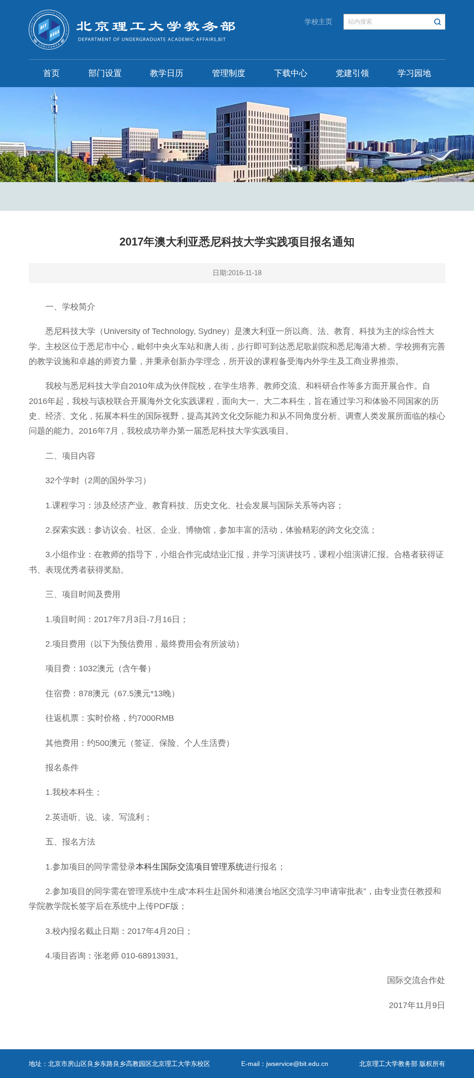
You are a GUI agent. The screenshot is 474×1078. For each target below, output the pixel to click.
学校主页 (318, 21)
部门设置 (105, 73)
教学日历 (166, 73)
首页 (51, 73)
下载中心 (290, 73)
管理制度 (228, 73)
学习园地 (414, 73)
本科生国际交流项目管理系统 (190, 866)
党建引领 (352, 73)
